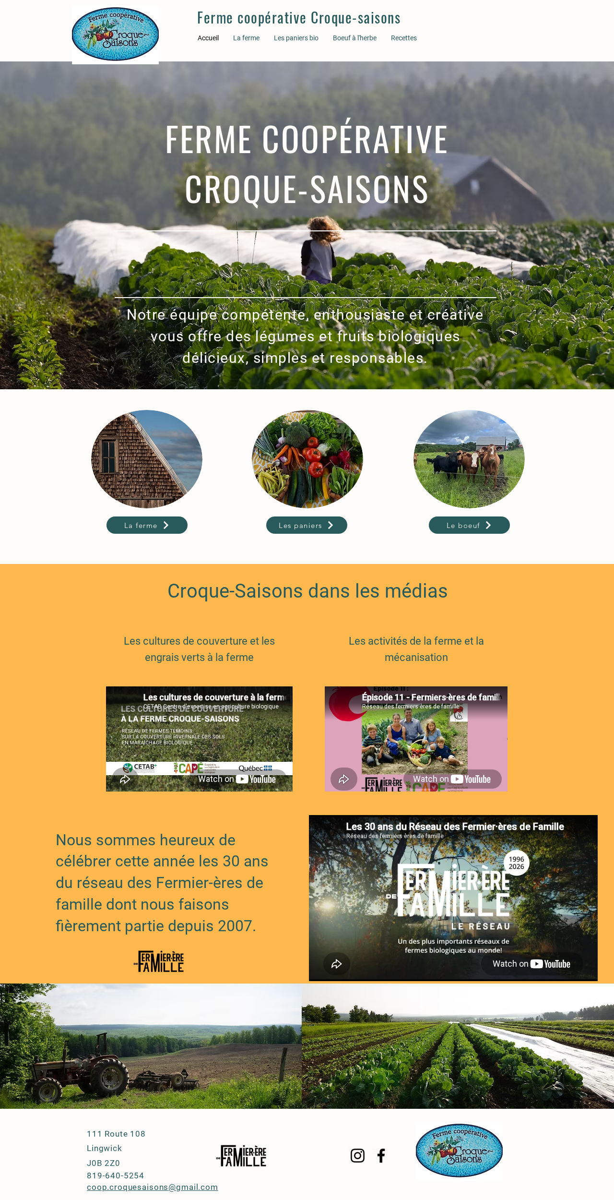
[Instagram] (357, 1155)
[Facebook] (381, 1155)
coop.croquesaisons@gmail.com (152, 1187)
